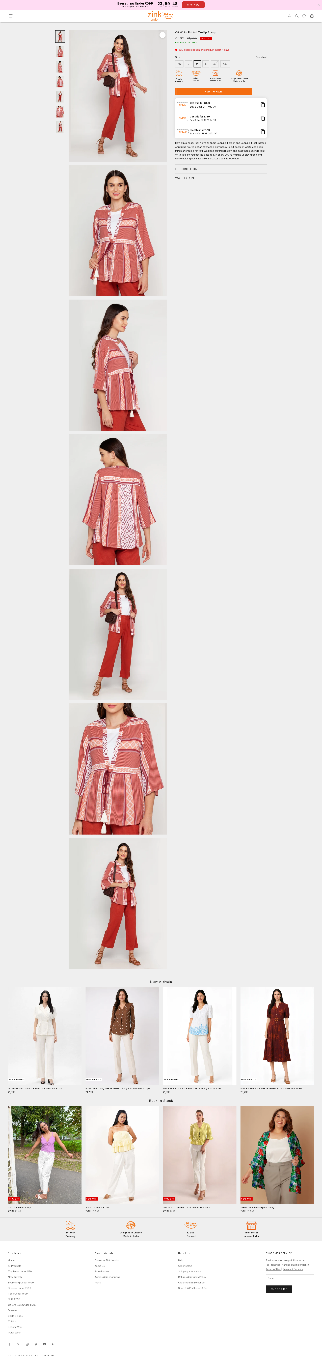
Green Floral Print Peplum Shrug (257, 1207)
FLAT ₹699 (14, 1299)
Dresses (12, 1310)
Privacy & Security (293, 1269)
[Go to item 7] (60, 126)
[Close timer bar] (318, 5)
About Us (100, 1265)
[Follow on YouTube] (44, 1344)
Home (11, 1260)
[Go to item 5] (60, 96)
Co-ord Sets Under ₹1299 (22, 1304)
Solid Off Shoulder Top (98, 1207)
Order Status (185, 1265)
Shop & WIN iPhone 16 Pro (192, 1288)
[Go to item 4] (60, 82)
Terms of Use (273, 1269)
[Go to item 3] (60, 66)
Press (98, 1282)
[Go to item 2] (60, 51)
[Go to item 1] (60, 36)
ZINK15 (182, 118)
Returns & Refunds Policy (192, 1277)
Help (180, 1260)
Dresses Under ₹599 (19, 1288)
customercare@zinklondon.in (288, 1260)
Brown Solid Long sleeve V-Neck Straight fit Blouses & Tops (118, 1088)
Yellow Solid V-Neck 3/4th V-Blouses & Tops (186, 1207)
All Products (14, 1265)
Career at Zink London (107, 1260)
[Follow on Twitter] (18, 1344)
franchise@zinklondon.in (295, 1264)
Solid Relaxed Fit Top (19, 1207)
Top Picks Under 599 (20, 1271)
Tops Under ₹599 (18, 1293)
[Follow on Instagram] (27, 1344)
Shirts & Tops (15, 1315)
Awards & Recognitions (107, 1277)
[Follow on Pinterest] (36, 1344)
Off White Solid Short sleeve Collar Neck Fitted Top (35, 1088)
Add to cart (214, 91)
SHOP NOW (193, 5)
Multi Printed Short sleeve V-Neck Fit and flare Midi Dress (271, 1088)
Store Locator (102, 1271)
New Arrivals (15, 1277)
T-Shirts (12, 1321)
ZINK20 (183, 131)
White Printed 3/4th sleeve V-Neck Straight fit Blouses (192, 1088)
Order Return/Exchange (191, 1282)
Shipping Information (189, 1271)
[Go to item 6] (60, 112)
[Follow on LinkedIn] (53, 1344)
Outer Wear (14, 1332)
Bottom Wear (15, 1327)
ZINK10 (182, 104)
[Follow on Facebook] (9, 1344)
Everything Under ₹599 (21, 1282)
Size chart (261, 57)
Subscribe (279, 1289)
